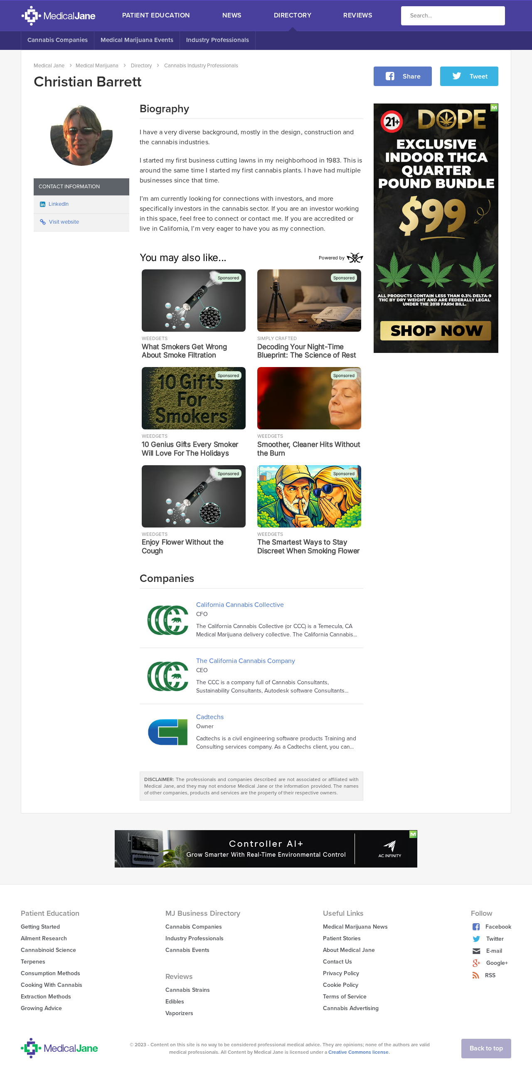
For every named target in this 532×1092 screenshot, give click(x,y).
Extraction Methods (46, 996)
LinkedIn (59, 204)
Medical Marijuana (97, 65)
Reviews (357, 15)
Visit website (64, 222)
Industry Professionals (217, 40)
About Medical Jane (349, 950)
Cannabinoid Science (48, 950)
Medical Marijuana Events (137, 40)
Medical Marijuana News (355, 926)
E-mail (494, 950)
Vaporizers (179, 1013)
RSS (490, 975)
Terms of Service (345, 996)
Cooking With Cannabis (51, 984)
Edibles (174, 1001)
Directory (292, 15)
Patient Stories (342, 938)
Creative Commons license (358, 1052)
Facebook (498, 926)
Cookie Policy (340, 984)
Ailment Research (44, 938)
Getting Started (40, 926)
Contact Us (337, 961)
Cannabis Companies (57, 40)
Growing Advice (41, 1008)
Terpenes (33, 961)
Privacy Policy (341, 973)
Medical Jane (49, 65)
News (232, 15)
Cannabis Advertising (351, 1008)
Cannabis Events (187, 950)
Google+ (497, 962)
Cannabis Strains (187, 989)
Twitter (495, 938)
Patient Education (156, 15)
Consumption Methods (50, 973)
